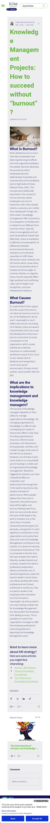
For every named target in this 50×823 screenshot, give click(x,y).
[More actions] (38, 23)
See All (37, 717)
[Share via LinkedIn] (23, 699)
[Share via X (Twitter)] (17, 699)
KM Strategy (14, 690)
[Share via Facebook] (11, 699)
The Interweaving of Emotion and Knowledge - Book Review (24, 747)
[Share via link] (30, 699)
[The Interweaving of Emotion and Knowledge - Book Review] (25, 731)
